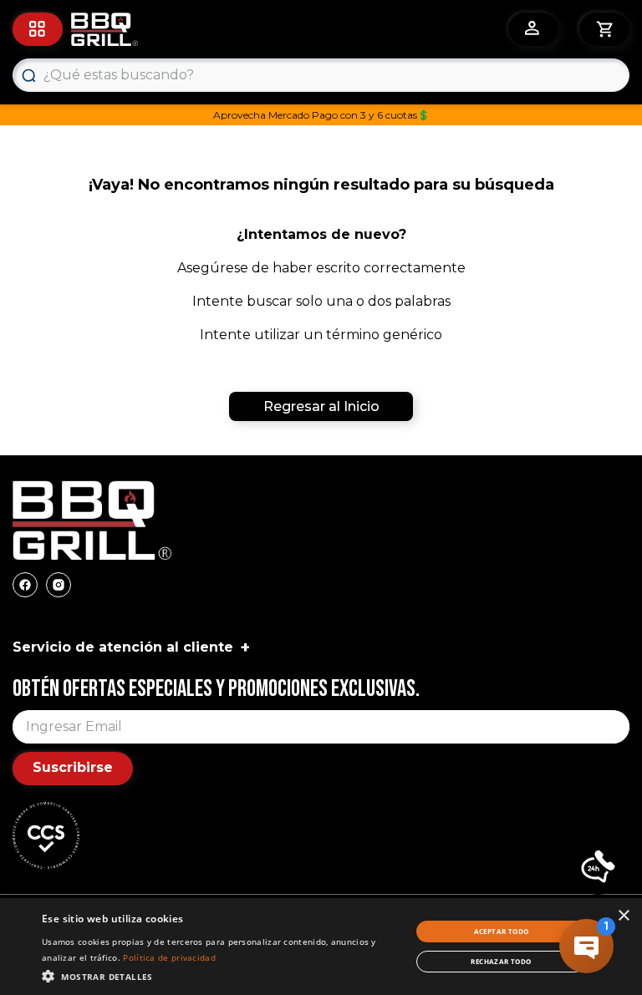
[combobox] (321, 75)
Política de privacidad (169, 957)
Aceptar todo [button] (501, 931)
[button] (598, 868)
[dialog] (321, 946)
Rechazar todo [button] (501, 961)
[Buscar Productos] (28, 75)
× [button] (623, 916)
